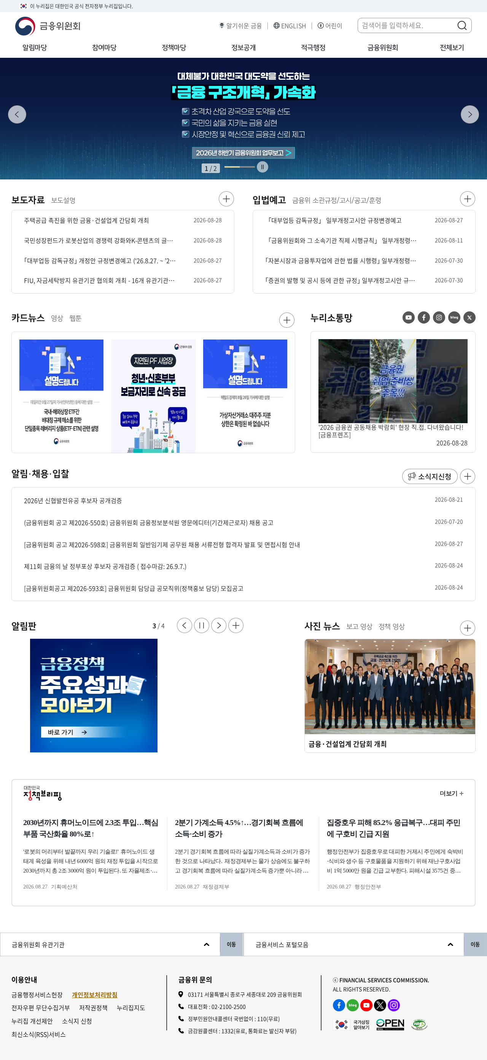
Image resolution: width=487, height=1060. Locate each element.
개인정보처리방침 (95, 995)
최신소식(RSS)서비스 (38, 1034)
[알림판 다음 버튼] (218, 625)
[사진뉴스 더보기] (467, 628)
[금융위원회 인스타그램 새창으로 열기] (394, 1005)
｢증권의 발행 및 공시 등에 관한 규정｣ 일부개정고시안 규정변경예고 (341, 280)
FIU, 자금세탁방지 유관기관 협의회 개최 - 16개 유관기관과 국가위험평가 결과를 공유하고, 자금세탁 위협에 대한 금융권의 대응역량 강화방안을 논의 (100, 280)
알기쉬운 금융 (244, 26)
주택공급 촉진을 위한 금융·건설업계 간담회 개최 (86, 220)
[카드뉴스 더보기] (286, 320)
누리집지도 (131, 1008)
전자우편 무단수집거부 (40, 1008)
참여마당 (104, 48)
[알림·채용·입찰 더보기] (467, 476)
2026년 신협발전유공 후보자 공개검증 (73, 501)
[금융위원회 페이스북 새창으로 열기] (339, 1005)
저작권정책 (93, 1008)
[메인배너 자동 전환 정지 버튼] (262, 167)
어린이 (333, 26)
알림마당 (34, 48)
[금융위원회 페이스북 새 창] (424, 317)
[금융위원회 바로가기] (47, 25)
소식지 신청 (77, 1021)
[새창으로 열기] (243, 118)
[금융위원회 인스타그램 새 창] (439, 317)
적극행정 (313, 48)
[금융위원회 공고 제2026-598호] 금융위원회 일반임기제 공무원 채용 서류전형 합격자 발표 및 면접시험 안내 (162, 545)
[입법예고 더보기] (467, 198)
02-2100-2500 (229, 1006)
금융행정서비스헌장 (37, 995)
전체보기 (452, 48)
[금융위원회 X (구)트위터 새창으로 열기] (380, 1005)
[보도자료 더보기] (226, 198)
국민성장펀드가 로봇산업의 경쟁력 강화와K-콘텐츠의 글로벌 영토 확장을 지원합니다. (100, 240)
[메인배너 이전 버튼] (17, 114)
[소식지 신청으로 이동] (430, 476)
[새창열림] (127, 696)
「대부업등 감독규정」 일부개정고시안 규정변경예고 (333, 220)
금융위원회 (383, 48)
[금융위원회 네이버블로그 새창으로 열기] (353, 1005)
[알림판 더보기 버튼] (236, 625)
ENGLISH (293, 26)
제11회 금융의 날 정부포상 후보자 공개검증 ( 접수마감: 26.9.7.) (105, 566)
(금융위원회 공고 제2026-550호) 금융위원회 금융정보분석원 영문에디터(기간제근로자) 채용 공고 (149, 523)
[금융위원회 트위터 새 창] (469, 317)
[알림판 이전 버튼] (184, 625)
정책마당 (174, 48)
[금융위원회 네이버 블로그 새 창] (454, 317)
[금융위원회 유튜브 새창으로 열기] (366, 1005)
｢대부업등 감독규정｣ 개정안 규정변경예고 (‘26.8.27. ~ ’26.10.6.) (100, 261)
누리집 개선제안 (32, 1021)
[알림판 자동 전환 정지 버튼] (201, 625)
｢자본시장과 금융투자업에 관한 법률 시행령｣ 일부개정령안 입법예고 (341, 261)
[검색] (461, 25)
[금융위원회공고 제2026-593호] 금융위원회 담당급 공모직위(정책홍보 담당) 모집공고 (134, 588)
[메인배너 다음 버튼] (469, 114)
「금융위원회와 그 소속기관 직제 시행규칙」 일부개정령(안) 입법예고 (341, 240)
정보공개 (243, 48)
